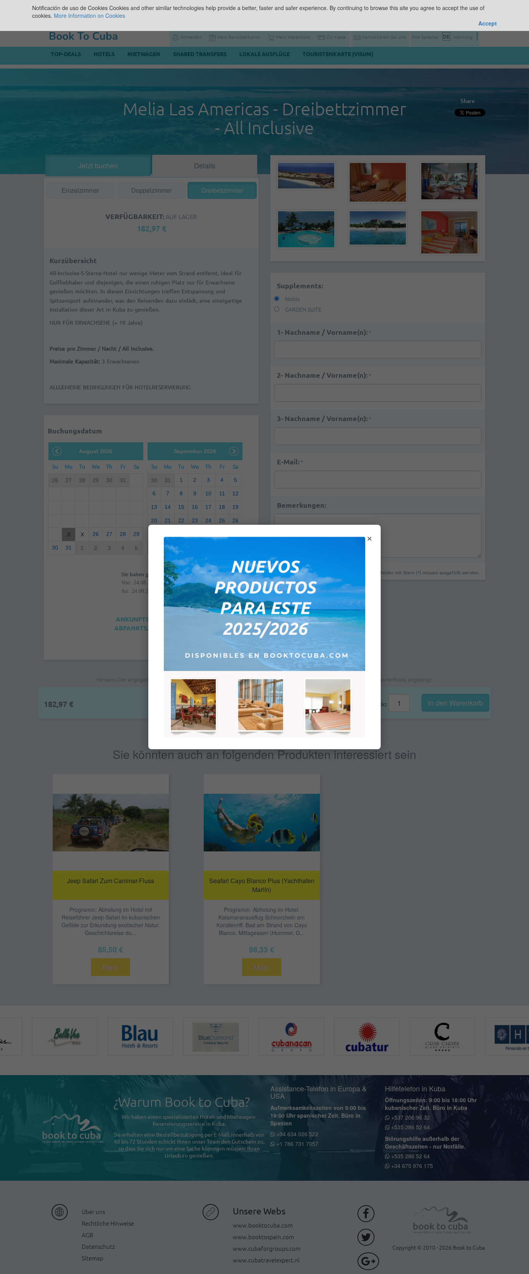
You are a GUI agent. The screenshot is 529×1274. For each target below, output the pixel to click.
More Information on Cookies (89, 15)
